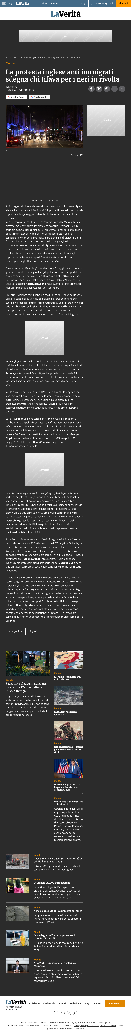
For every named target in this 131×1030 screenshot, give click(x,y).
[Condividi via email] (114, 89)
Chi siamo (34, 1003)
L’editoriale (49, 1003)
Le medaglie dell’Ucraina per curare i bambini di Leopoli (54, 937)
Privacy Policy (80, 1026)
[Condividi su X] (99, 89)
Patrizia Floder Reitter (20, 90)
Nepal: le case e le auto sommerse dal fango (58, 910)
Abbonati (123, 3)
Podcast (55, 3)
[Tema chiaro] (81, 3)
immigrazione (15, 631)
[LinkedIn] (75, 1013)
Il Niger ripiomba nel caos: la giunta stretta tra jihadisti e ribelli (68, 749)
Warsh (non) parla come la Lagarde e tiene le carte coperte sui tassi (67, 787)
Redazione (75, 1003)
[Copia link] (122, 89)
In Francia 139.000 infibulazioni (52, 882)
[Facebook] (56, 1013)
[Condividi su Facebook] (91, 89)
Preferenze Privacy (108, 1026)
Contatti (97, 1003)
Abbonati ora (115, 1003)
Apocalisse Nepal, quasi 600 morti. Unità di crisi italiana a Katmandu (58, 860)
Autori (62, 1003)
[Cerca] (10, 3)
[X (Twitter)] (62, 1013)
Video (44, 3)
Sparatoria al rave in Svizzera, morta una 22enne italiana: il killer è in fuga (26, 687)
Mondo (16, 57)
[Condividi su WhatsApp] (107, 89)
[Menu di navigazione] (3, 3)
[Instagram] (69, 1013)
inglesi (33, 631)
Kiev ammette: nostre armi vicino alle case (67, 678)
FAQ (87, 1003)
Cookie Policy (93, 1026)
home (8, 57)
